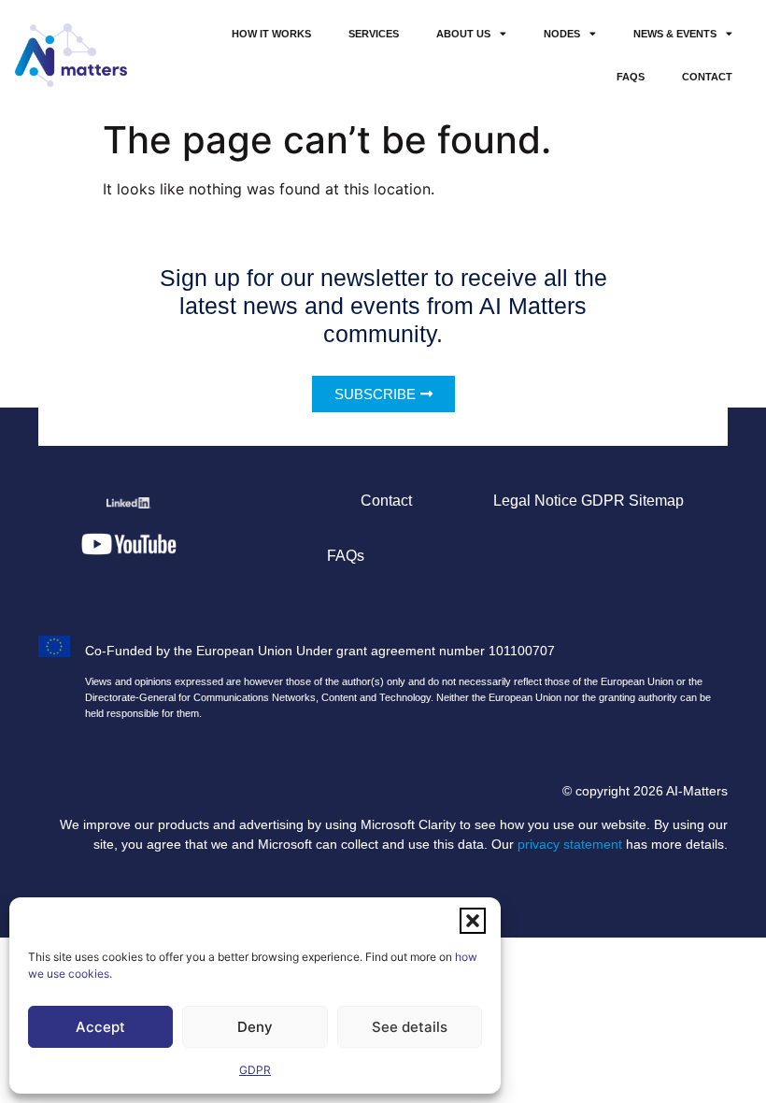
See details (409, 1027)
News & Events (674, 33)
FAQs (631, 76)
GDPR (255, 1070)
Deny (255, 1027)
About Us (463, 33)
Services (373, 33)
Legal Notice (535, 501)
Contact (707, 76)
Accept (100, 1027)
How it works (271, 33)
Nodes (562, 33)
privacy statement (570, 844)
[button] (472, 920)
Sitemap (656, 501)
